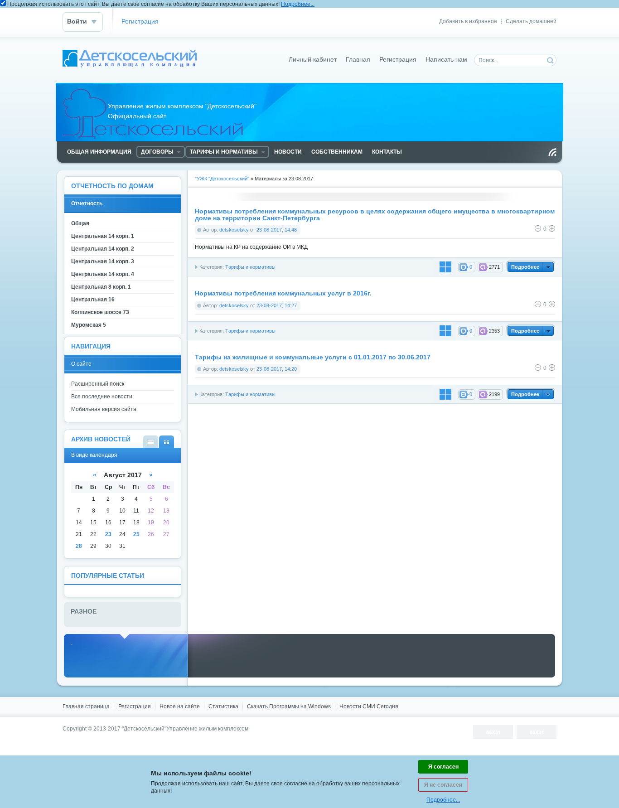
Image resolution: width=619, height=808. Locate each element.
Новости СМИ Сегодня (368, 706)
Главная (358, 59)
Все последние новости (101, 396)
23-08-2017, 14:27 (276, 305)
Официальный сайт (130, 59)
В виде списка (150, 441)
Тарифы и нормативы (250, 267)
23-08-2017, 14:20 (276, 369)
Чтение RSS (552, 152)
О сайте (81, 364)
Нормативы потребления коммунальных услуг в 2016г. (283, 293)
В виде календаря (166, 441)
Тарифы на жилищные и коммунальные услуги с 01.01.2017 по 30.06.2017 (312, 357)
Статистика (223, 706)
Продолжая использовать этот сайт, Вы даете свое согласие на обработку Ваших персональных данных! (160, 4)
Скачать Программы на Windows (289, 706)
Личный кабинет (313, 59)
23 (108, 534)
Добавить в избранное (468, 21)
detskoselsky (234, 229)
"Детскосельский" (144, 729)
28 (79, 546)
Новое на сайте (180, 706)
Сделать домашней (531, 21)
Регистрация (140, 21)
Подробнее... (297, 4)
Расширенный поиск (97, 384)
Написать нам (446, 59)
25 (136, 534)
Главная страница (86, 706)
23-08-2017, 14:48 (276, 229)
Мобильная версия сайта (103, 409)
